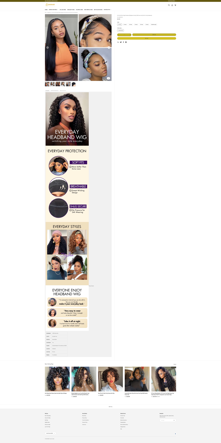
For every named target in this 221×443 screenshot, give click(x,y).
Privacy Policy (84, 417)
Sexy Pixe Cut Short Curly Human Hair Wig (106, 393)
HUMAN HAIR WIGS (53, 9)
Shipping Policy (122, 426)
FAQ (121, 429)
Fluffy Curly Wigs (47, 424)
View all (175, 364)
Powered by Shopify (51, 438)
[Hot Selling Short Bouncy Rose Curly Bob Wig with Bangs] (57, 379)
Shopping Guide (123, 422)
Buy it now (146, 38)
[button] (175, 5)
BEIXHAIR (48, 438)
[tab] (47, 90)
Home (45, 12)
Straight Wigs (49, 12)
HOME (46, 9)
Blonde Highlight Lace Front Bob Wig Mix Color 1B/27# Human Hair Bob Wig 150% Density (80, 394)
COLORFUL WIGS (79, 9)
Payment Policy (84, 422)
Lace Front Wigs (47, 426)
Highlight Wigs (47, 422)
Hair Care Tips (122, 415)
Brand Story (84, 415)
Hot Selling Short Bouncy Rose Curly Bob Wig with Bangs (56, 393)
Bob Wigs (46, 420)
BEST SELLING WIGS (98, 9)
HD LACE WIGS (63, 9)
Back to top (110, 406)
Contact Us (84, 424)
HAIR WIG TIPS (107, 9)
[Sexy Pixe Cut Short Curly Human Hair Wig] (110, 379)
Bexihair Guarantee (123, 420)
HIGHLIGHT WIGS (71, 9)
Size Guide (122, 417)
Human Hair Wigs (47, 417)
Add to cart (154, 34)
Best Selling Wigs (48, 415)
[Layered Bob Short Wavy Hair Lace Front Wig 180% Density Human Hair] (137, 379)
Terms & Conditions (85, 420)
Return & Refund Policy (124, 424)
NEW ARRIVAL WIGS (88, 9)
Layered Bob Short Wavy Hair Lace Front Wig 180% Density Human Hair (136, 394)
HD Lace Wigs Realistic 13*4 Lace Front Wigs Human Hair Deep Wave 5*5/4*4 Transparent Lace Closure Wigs (162, 394)
